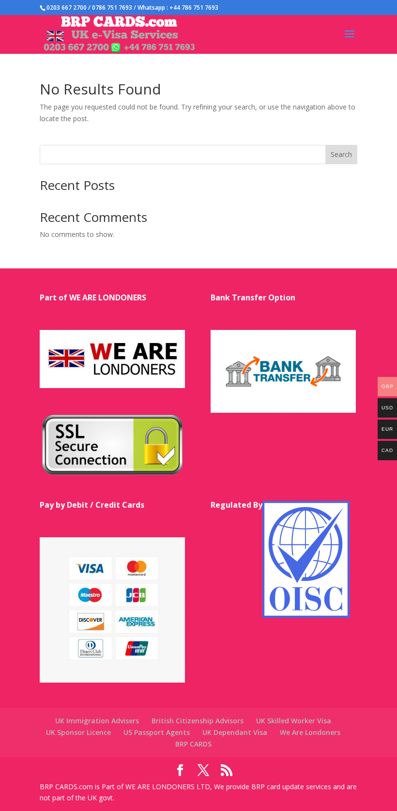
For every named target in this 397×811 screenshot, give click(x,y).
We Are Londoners (310, 732)
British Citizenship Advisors (198, 720)
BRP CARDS (193, 744)
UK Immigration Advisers (97, 720)
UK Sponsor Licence (78, 732)
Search (341, 154)
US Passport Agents (156, 732)
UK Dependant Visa (234, 732)
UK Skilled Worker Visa (293, 720)
